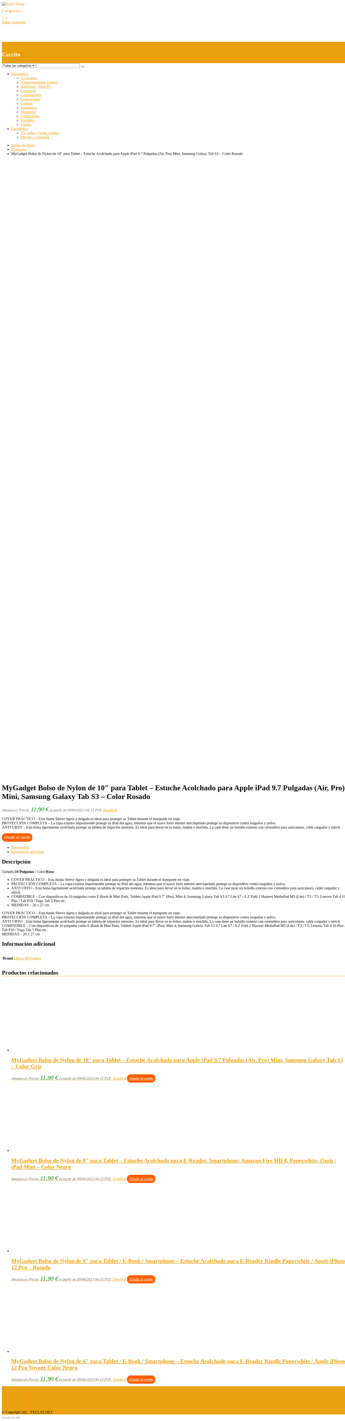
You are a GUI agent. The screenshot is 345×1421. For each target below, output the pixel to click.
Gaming (27, 103)
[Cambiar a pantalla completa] (13, 1417)
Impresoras (29, 108)
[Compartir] (8, 1417)
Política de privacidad (18, 1396)
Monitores (28, 112)
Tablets (26, 125)
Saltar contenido (14, 22)
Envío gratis (39, 325)
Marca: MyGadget (27, 958)
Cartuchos (28, 91)
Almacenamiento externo (39, 82)
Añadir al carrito (17, 837)
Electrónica (19, 129)
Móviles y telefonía (35, 137)
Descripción (20, 847)
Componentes (31, 95)
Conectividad (30, 99)
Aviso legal (10, 1388)
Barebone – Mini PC (36, 86)
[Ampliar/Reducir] (18, 1417)
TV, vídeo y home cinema (40, 133)
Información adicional (27, 852)
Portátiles (27, 120)
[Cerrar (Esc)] (4, 1417)
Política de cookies (16, 1404)
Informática (19, 74)
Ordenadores (30, 116)
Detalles (109, 810)
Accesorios (29, 78)
